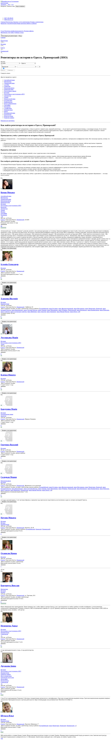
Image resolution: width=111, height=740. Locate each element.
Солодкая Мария (9, 477)
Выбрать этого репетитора (8, 248)
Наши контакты (22, 23)
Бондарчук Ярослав (10, 585)
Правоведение (8, 110)
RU (9, 4)
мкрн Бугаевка (53, 308)
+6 (1, 684)
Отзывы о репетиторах (36, 22)
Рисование (7, 106)
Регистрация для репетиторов (9, 36)
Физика (3, 212)
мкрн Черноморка (52, 310)
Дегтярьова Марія (9, 337)
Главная (3, 22)
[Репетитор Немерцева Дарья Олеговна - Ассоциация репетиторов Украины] (55, 617)
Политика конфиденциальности (14, 31)
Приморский (20, 219)
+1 (1, 635)
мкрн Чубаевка (62, 310)
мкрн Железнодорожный (65, 308)
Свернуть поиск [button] (5, 73)
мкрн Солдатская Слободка (18, 311)
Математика (7, 81)
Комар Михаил (8, 192)
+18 (50, 490)
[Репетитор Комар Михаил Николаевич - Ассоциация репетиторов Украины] (55, 184)
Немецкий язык (8, 89)
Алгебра (6, 84)
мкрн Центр (73, 311)
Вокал (6, 111)
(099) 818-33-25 (8, 19)
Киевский (99, 308)
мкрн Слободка (5, 311)
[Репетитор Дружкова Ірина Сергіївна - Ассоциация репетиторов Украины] (55, 658)
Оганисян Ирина (9, 553)
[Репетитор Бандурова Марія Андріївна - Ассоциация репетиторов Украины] (55, 401)
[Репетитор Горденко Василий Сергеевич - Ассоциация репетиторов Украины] (55, 436)
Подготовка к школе (10, 91)
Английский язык (9, 80)
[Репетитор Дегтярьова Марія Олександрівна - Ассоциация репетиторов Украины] (55, 329)
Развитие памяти (9, 117)
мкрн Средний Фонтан (30, 310)
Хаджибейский (43, 308)
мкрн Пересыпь (104, 310)
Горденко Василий (9, 445)
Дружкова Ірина (8, 666)
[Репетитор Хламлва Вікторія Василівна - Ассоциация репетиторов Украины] (55, 290)
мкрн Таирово (42, 310)
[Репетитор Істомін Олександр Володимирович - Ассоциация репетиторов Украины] (55, 256)
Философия (4, 679)
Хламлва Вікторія (9, 298)
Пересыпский (72, 310)
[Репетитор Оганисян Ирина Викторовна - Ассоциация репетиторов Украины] (55, 545)
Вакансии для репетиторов (9, 23)
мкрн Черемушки (90, 308)
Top (2, 738)
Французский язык (9, 99)
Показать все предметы (7, 120)
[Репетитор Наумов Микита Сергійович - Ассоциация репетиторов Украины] (55, 509)
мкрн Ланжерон (51, 311)
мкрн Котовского (82, 310)
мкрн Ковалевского (17, 310)
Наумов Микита (8, 518)
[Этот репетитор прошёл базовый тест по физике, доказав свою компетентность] (5, 228)
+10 (2, 216)
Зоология (3, 416)
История (6, 92)
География (7, 105)
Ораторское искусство (7, 677)
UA (12, 4)
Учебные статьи (19, 32)
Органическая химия (7, 414)
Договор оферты (29, 31)
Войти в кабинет (32, 23)
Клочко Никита (8, 375)
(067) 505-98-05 (8, 18)
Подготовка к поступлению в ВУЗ (14, 94)
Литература (7, 95)
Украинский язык (9, 83)
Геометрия (7, 86)
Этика (2, 344)
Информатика (8, 102)
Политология (5, 680)
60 (1, 226)
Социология (4, 634)
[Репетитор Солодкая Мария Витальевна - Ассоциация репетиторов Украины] (55, 469)
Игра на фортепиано (10, 103)
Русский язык (8, 100)
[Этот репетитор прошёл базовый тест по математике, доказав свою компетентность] (2, 228)
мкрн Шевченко (32, 311)
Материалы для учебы (7, 32)
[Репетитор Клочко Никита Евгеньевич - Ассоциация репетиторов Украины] (55, 367)
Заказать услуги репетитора (21, 22)
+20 (78, 311)
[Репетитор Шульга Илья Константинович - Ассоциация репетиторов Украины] (55, 707)
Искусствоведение (6, 676)
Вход (20, 36)
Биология (3, 207)
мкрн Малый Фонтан (63, 311)
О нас (2, 31)
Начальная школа (9, 88)
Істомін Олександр (9, 264)
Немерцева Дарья (9, 626)
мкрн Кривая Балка (93, 310)
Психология (7, 114)
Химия (6, 97)
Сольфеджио (8, 108)
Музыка (3, 523)
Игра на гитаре (8, 116)
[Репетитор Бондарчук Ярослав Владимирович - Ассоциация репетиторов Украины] (55, 577)
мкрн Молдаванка (79, 308)
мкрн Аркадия (41, 311)
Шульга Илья (7, 716)
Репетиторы (9, 22)
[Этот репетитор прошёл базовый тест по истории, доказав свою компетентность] (4, 228)
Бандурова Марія (9, 409)
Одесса (3, 219)
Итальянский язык (9, 113)
